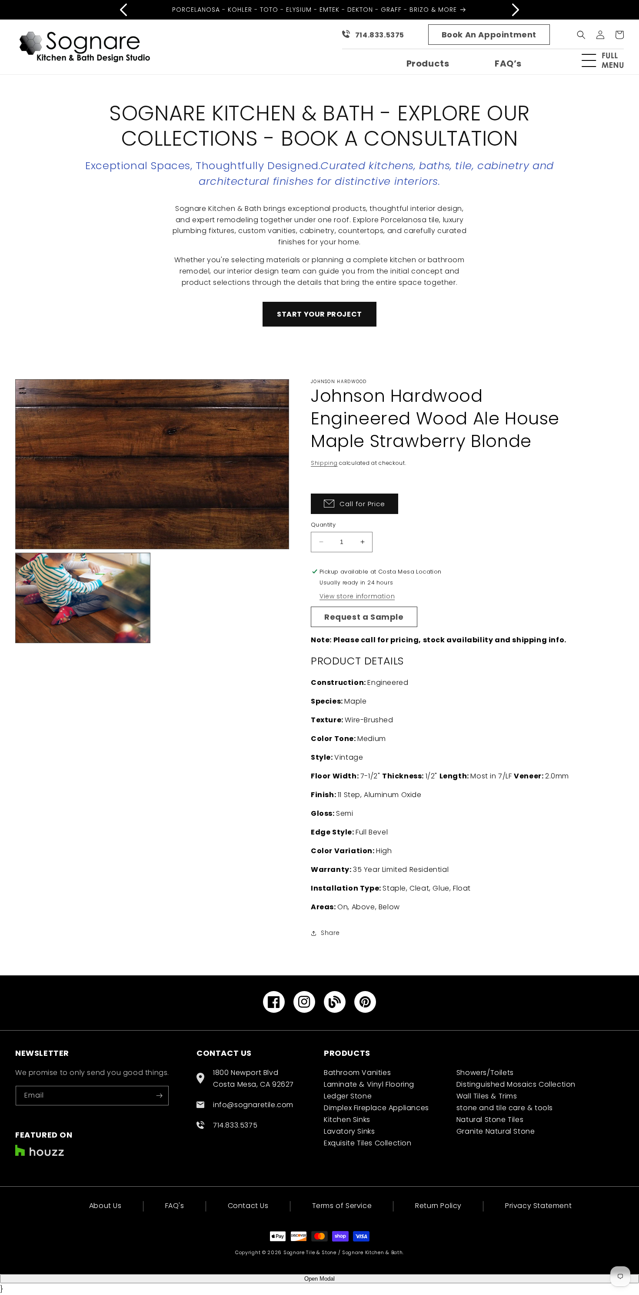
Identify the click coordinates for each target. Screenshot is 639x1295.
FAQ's (174, 1206)
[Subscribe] (159, 1095)
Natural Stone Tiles (489, 1120)
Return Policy (438, 1206)
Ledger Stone (348, 1096)
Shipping (324, 463)
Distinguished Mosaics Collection (516, 1084)
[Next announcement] (515, 9)
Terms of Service (342, 1206)
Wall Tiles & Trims (486, 1096)
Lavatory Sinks (349, 1131)
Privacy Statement (538, 1206)
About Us (105, 1206)
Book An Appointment (489, 34)
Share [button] (330, 932)
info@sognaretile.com (253, 1105)
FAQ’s (508, 63)
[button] (606, 60)
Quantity (323, 525)
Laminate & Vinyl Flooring (369, 1084)
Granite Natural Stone (495, 1131)
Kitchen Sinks (347, 1120)
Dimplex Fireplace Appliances (376, 1108)
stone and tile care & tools (504, 1108)
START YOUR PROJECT (319, 314)
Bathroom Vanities (357, 1073)
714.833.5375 (379, 35)
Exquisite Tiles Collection (368, 1143)
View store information (357, 596)
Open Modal (319, 1278)
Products (427, 63)
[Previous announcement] (123, 9)
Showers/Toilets (485, 1073)
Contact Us (248, 1206)
